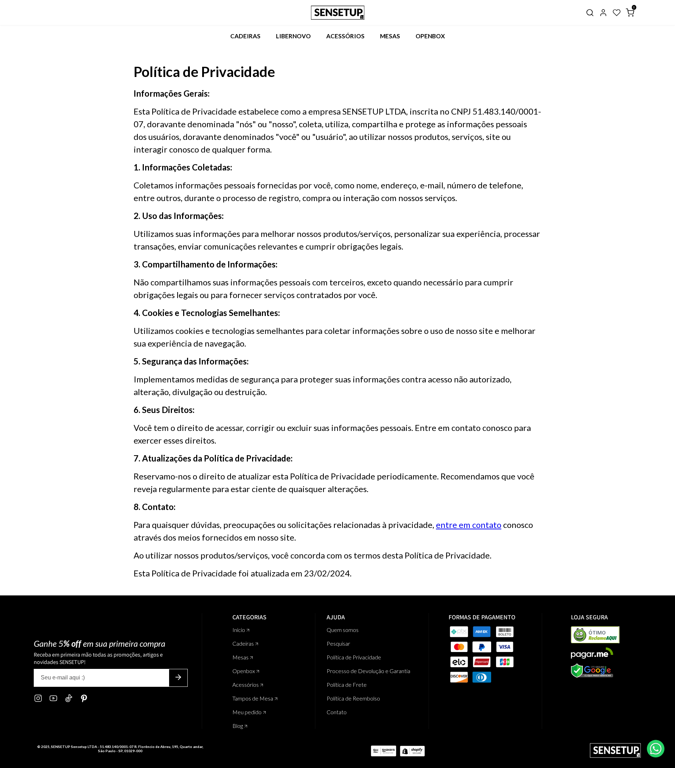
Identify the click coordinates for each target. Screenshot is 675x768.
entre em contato (468, 524)
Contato (337, 712)
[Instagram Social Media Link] (38, 699)
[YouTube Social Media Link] (53, 699)
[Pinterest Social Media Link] (83, 699)
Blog (238, 725)
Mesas (390, 36)
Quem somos (343, 629)
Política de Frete (347, 684)
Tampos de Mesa (253, 698)
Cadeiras (245, 36)
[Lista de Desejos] (616, 14)
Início (239, 629)
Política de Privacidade (354, 657)
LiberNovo (293, 36)
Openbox (430, 36)
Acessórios (345, 36)
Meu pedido (247, 712)
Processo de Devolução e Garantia (368, 670)
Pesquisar (338, 643)
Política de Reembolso (353, 698)
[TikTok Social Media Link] (68, 699)
